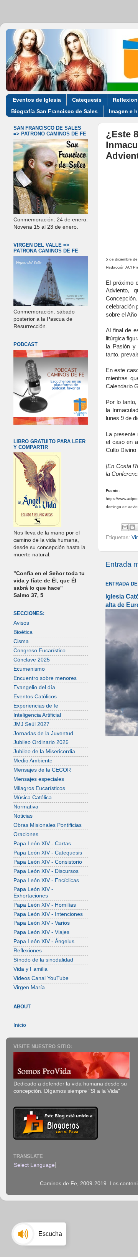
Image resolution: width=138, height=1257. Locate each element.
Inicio (19, 1025)
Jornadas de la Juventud (43, 733)
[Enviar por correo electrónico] (125, 527)
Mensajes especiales (38, 779)
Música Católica (32, 797)
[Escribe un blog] (132, 527)
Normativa (25, 807)
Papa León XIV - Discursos (46, 871)
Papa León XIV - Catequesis (47, 853)
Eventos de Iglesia (37, 100)
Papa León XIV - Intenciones (48, 914)
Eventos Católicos (35, 696)
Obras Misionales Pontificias (47, 825)
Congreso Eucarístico (39, 650)
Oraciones (25, 834)
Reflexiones (27, 950)
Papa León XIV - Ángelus (43, 941)
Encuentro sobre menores (45, 678)
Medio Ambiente (33, 761)
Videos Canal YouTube (41, 978)
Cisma (21, 641)
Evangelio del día (34, 687)
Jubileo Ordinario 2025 (41, 742)
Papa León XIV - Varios (41, 923)
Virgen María (29, 987)
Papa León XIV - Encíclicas (46, 880)
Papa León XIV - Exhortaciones (33, 892)
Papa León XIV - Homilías (44, 905)
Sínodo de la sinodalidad (43, 960)
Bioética (23, 632)
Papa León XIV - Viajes (41, 932)
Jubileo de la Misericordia (44, 751)
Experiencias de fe (35, 706)
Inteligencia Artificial (37, 715)
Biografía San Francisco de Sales (54, 111)
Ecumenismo (29, 669)
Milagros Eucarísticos (39, 788)
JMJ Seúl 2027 (31, 724)
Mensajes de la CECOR (42, 770)
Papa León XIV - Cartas (42, 843)
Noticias (23, 816)
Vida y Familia (30, 969)
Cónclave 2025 (31, 660)
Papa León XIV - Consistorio (47, 862)
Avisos (21, 623)
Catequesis (87, 100)
